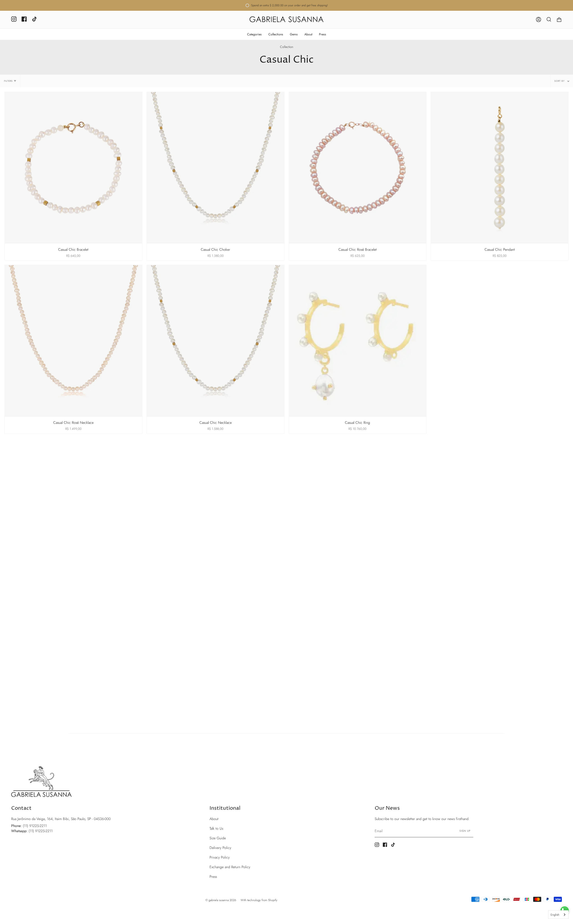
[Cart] (559, 19)
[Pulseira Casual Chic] (73, 167)
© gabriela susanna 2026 (220, 900)
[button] (254, 34)
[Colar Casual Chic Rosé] (73, 340)
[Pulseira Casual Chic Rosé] (357, 167)
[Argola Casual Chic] (357, 340)
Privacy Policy (220, 857)
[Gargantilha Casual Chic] (215, 167)
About (214, 818)
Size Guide (218, 838)
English (555, 915)
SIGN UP (465, 831)
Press (213, 876)
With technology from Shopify (259, 900)
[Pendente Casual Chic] (499, 167)
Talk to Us (216, 828)
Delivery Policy (220, 847)
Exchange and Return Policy (230, 867)
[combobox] (558, 914)
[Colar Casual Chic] (215, 340)
